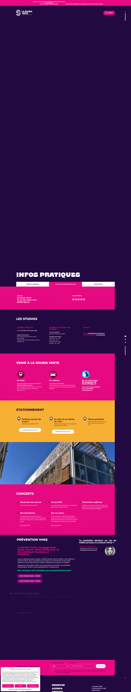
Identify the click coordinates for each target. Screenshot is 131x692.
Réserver (58, 685)
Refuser (20, 686)
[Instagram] (125, 339)
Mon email (73, 663)
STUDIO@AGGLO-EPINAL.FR (96, 333)
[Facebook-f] (125, 342)
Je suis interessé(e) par (58, 663)
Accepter (8, 686)
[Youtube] (125, 336)
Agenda (57, 688)
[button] (16, 3)
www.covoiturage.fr (88, 388)
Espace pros (98, 284)
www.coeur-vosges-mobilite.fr (91, 387)
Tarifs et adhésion (32, 284)
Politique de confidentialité (25, 689)
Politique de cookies (13, 689)
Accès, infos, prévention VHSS (65, 284)
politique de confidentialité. (64, 672)
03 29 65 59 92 (78, 299)
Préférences (32, 686)
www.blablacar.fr (87, 390)
